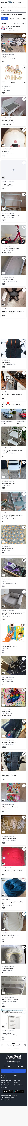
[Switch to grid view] (14, 23)
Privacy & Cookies (9, 1097)
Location (12, 18)
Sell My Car (17, 1080)
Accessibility (4, 1087)
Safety (16, 1082)
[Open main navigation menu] (24, 2)
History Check (5, 1082)
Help (15, 1077)
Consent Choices (18, 1085)
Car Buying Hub (5, 1077)
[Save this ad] (24, 35)
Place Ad (19, 2)
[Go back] (2, 7)
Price (18, 18)
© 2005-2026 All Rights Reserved (9, 1095)
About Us (3, 1075)
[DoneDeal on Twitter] (9, 1066)
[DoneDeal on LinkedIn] (18, 1066)
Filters (5, 18)
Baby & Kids (11, 6)
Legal (2, 1097)
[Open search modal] (14, 2)
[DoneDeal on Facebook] (5, 1066)
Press (15, 1075)
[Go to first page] (2, 1045)
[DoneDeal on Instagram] (22, 1066)
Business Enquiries (6, 1080)
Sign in (13, 1071)
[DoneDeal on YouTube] (13, 1066)
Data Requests (5, 1085)
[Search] (2, 11)
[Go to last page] (25, 1045)
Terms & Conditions (6, 1099)
